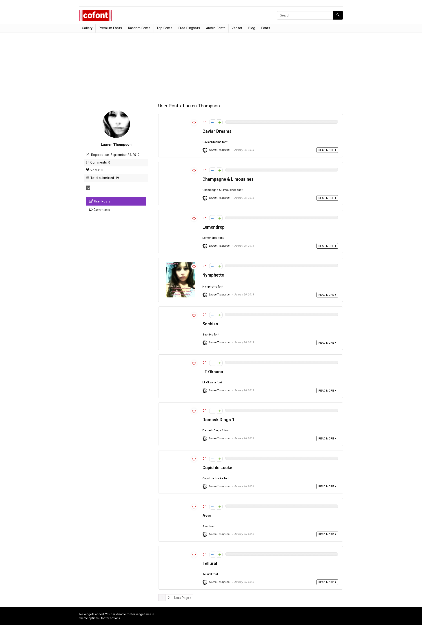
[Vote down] (212, 122)
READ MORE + (327, 150)
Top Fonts (164, 28)
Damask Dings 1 (218, 419)
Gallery (87, 28)
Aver (206, 515)
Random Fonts (139, 28)
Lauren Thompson (218, 149)
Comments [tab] (102, 210)
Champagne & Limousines (228, 179)
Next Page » (182, 598)
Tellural (209, 563)
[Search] (338, 15)
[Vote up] (220, 122)
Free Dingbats (189, 28)
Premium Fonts (110, 28)
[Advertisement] (211, 66)
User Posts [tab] (102, 201)
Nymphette (213, 275)
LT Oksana (212, 371)
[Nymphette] (180, 264)
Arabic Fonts (216, 28)
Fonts (265, 28)
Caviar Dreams (217, 131)
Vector (236, 28)
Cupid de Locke (217, 467)
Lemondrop (213, 227)
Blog (251, 28)
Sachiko (210, 323)
